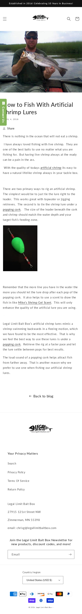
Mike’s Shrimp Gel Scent (34, 302)
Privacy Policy (16, 472)
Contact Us (3, 114)
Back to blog (43, 396)
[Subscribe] (70, 554)
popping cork (12, 209)
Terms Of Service (18, 480)
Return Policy (16, 489)
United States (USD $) (39, 580)
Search (12, 463)
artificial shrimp (50, 167)
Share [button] (10, 128)
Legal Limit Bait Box (44, 607)
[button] (5, 19)
